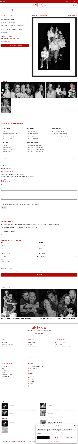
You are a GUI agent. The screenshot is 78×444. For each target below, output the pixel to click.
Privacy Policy (58, 441)
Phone (40, 248)
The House (4, 380)
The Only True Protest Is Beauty (16, 404)
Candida (3, 382)
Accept (43, 437)
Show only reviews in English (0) (8, 171)
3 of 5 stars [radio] (6, 181)
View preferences (70, 437)
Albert (29, 354)
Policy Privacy (31, 394)
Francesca (30, 350)
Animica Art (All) (31, 342)
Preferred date (42, 253)
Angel (3, 386)
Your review (4, 184)
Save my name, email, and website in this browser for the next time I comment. (20, 204)
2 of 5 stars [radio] (4, 181)
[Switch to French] (6, 1)
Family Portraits (7, 15)
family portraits (7, 38)
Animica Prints (5, 346)
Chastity (3, 368)
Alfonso (30, 344)
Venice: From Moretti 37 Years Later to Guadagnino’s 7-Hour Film (62, 404)
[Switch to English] (36, 333)
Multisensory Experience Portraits (63, 346)
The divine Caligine (32, 358)
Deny (56, 437)
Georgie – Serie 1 (31, 346)
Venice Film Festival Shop (7, 350)
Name (2, 192)
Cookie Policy (53, 441)
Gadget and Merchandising (7, 344)
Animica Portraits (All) (60, 342)
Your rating (4, 179)
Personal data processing (6, 268)
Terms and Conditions (33, 396)
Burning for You (5, 376)
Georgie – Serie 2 (31, 348)
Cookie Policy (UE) (32, 392)
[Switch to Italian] (3, 1)
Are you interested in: (5, 253)
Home (2, 15)
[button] (75, 426)
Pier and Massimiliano (25, 318)
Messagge (2, 259)
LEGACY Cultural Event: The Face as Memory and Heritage (22, 427)
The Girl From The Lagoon (7, 374)
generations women (14, 38)
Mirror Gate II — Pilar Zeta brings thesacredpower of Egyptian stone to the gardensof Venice (62, 411)
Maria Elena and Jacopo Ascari (66, 318)
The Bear (3, 372)
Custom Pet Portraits (59, 356)
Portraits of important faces (61, 350)
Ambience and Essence (7, 348)
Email (2, 198)
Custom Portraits (58, 354)
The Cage (3, 384)
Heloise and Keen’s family (45, 318)
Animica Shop (4, 342)
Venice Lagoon (31, 356)
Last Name (41, 242)
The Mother (4, 378)
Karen (29, 352)
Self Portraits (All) (6, 366)
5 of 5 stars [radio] (10, 181)
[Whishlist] (73, 5)
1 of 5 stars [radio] (2, 181)
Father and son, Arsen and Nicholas (10, 318)
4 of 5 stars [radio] (8, 181)
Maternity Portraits (59, 352)
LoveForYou (4, 370)
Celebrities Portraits (59, 348)
